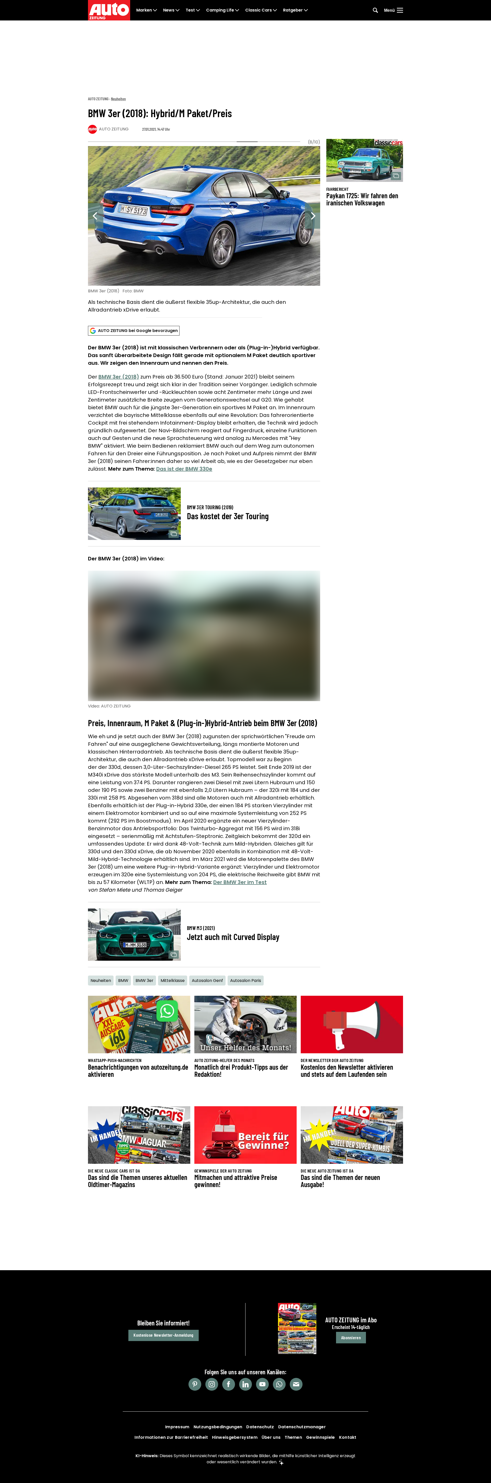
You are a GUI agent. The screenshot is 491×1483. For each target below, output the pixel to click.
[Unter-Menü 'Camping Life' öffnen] (237, 10)
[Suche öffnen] (375, 10)
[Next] (312, 216)
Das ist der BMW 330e (184, 468)
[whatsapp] (279, 1384)
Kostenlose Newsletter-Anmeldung (163, 1335)
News (168, 10)
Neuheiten (118, 98)
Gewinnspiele (320, 1437)
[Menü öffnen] (400, 10)
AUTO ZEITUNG (98, 98)
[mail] (296, 1384)
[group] (204, 230)
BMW (123, 980)
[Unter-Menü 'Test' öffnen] (198, 10)
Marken (144, 10)
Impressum (177, 1427)
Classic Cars (258, 10)
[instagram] (211, 1384)
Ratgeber (293, 10)
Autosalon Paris (245, 980)
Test (190, 10)
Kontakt (347, 1437)
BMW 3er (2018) (118, 376)
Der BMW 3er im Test (240, 882)
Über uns (271, 1437)
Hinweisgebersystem (234, 1437)
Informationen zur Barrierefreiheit (171, 1437)
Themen (293, 1437)
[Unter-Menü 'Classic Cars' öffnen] (275, 10)
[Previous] (95, 216)
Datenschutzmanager (302, 1427)
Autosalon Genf (207, 980)
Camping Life (220, 10)
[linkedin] (245, 1384)
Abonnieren (351, 1337)
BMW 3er (144, 980)
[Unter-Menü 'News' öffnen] (177, 10)
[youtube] (262, 1384)
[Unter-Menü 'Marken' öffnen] (155, 10)
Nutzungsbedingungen (218, 1427)
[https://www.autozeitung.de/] (109, 10)
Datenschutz (260, 1427)
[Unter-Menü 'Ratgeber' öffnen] (306, 10)
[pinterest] (194, 1384)
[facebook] (228, 1384)
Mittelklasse (173, 980)
